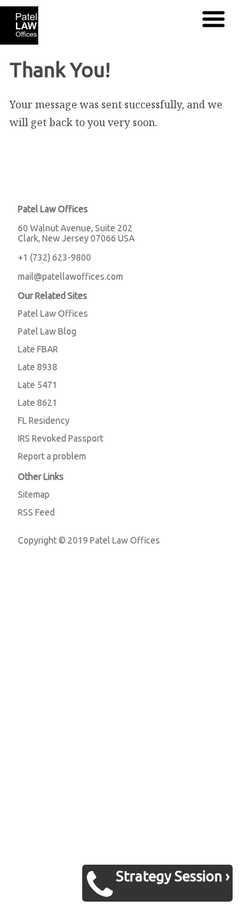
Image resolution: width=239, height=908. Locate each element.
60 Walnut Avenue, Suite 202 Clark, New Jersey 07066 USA (76, 233)
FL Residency (43, 420)
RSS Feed (36, 512)
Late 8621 (37, 403)
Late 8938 (37, 367)
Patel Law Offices (53, 313)
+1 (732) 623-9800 (54, 257)
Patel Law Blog (47, 331)
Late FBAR (38, 349)
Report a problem (52, 456)
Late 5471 (37, 385)
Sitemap (34, 494)
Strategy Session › (172, 876)
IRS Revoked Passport (60, 438)
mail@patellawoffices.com (70, 276)
